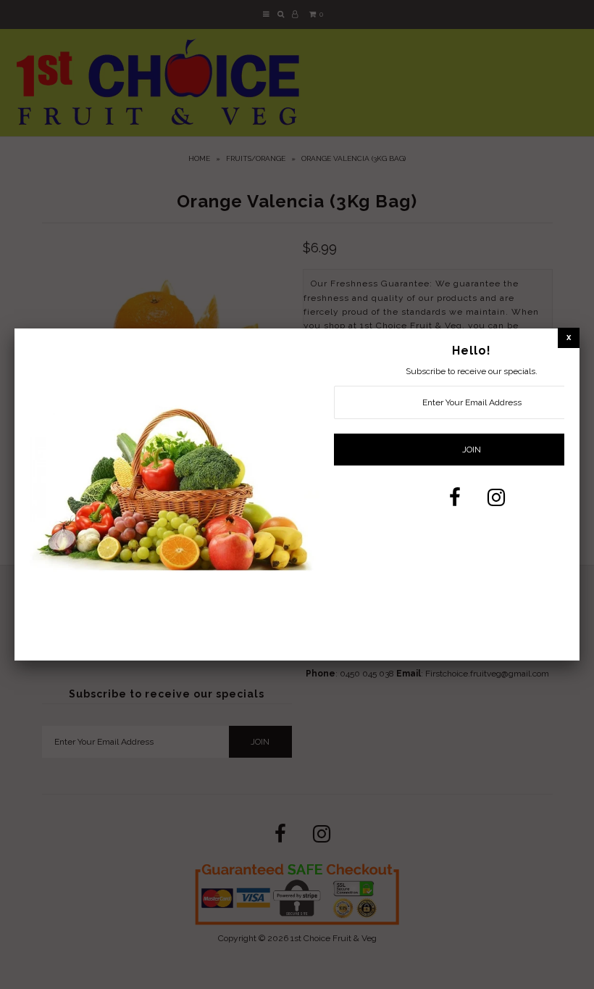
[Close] (569, 337)
